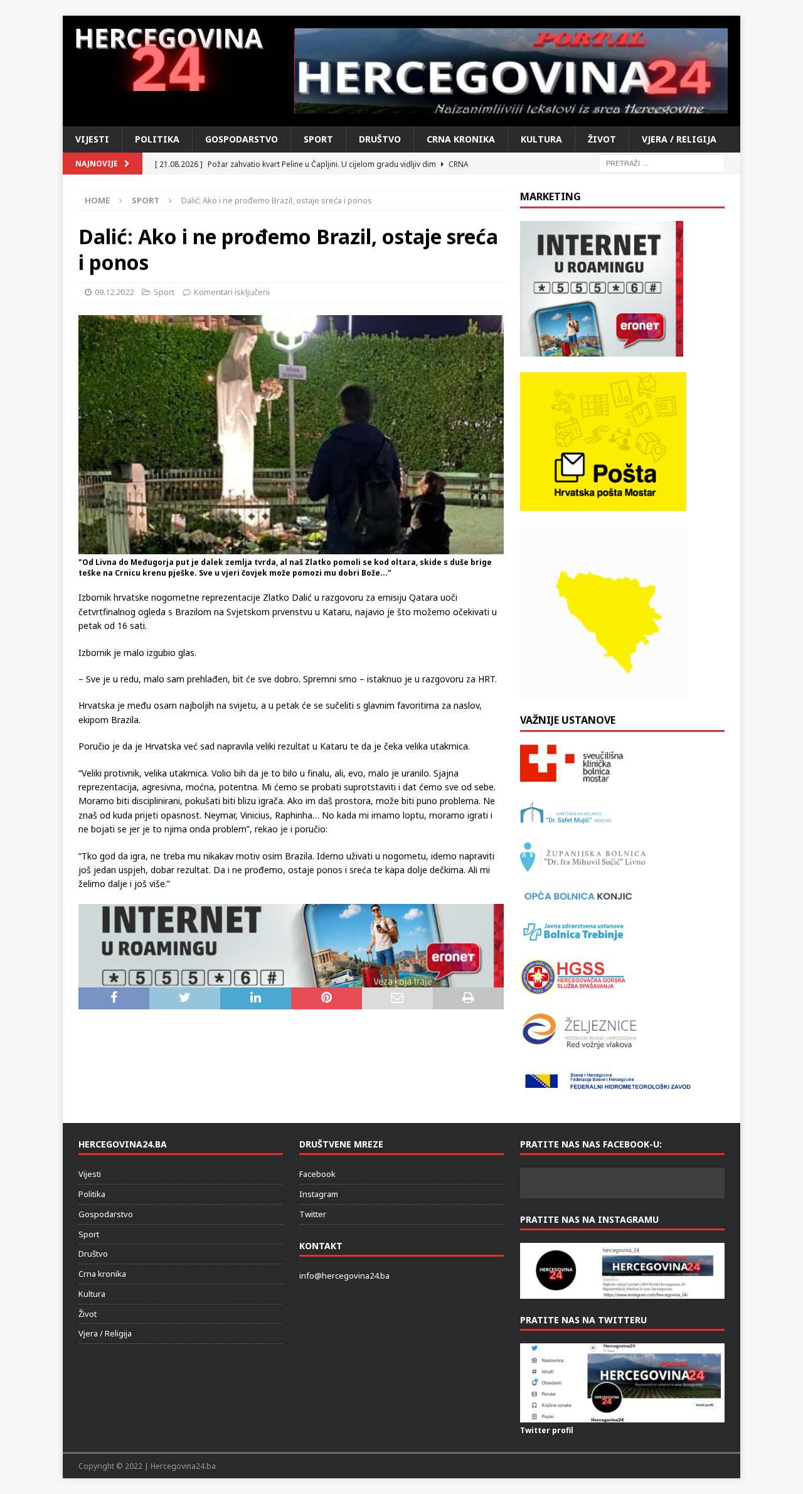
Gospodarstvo (241, 139)
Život (602, 139)
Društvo (380, 139)
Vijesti (92, 139)
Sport (318, 139)
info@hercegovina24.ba (344, 1275)
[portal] (511, 71)
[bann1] (291, 980)
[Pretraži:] (662, 162)
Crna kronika (461, 139)
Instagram (318, 1194)
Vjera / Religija (679, 139)
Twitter (312, 1214)
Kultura (541, 139)
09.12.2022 (114, 292)
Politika (157, 139)
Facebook (317, 1174)
